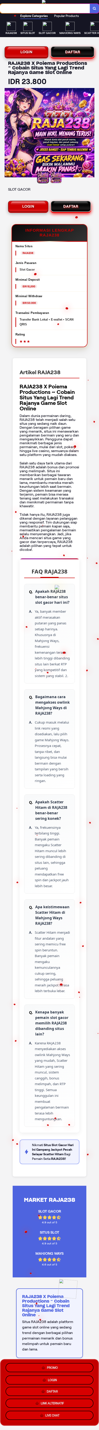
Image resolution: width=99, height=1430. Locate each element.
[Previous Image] (8, 133)
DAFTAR (72, 52)
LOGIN (26, 52)
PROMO (52, 1366)
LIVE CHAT (52, 1417)
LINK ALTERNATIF (52, 1404)
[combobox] (45, 8)
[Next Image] (90, 133)
